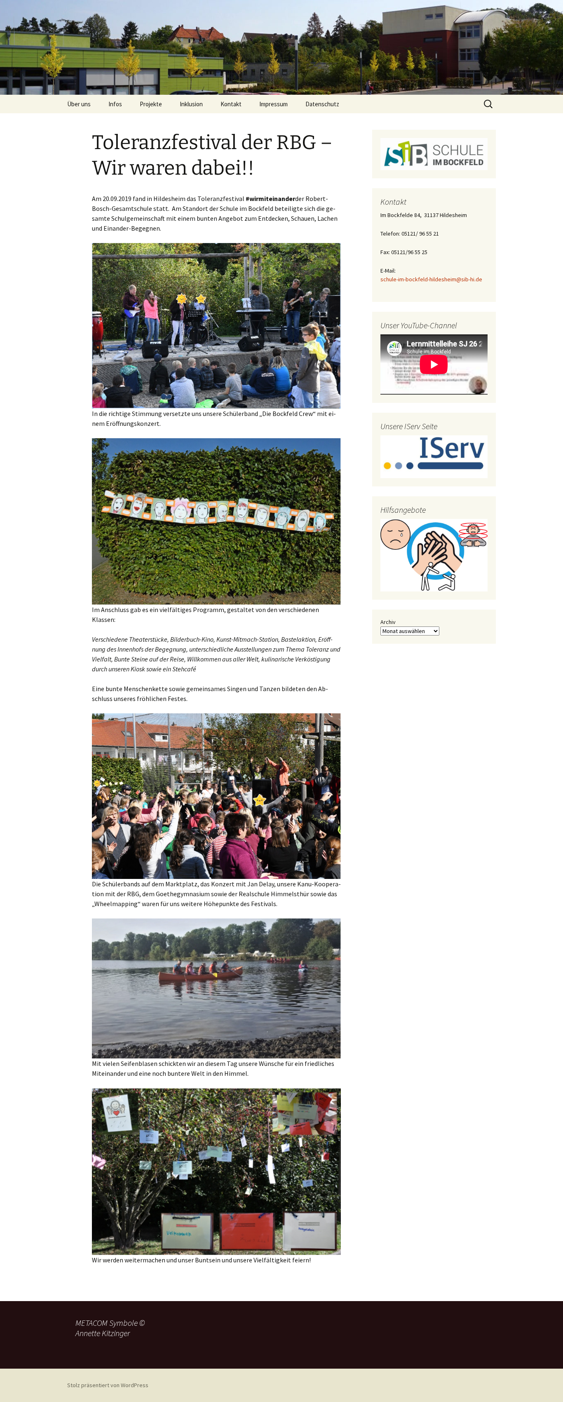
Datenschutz (322, 104)
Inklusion (191, 104)
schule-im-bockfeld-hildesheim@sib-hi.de (431, 279)
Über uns (79, 104)
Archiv (388, 622)
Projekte (151, 104)
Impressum (273, 104)
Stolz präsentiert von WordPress (107, 1385)
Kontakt (231, 104)
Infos (115, 104)
